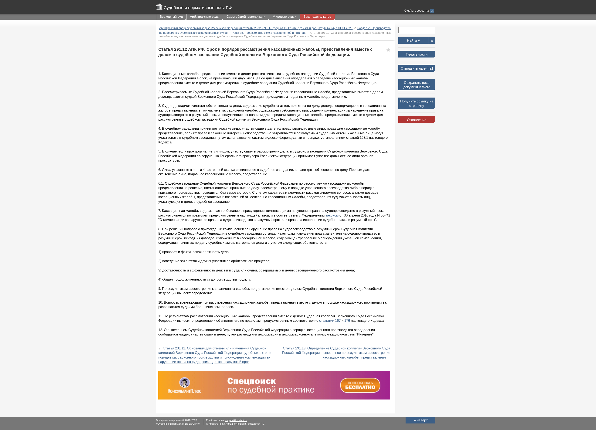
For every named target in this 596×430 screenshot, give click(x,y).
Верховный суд (171, 16)
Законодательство (317, 16)
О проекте (212, 423)
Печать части (416, 54)
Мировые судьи (284, 16)
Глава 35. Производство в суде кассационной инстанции (268, 32)
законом (332, 215)
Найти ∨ (413, 40)
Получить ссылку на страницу (416, 103)
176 (347, 320)
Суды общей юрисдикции (246, 16)
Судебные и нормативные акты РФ (198, 7)
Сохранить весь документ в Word (416, 85)
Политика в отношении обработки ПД (242, 423)
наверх (420, 420)
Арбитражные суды (204, 16)
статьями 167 (330, 320)
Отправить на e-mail (417, 68)
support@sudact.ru (236, 420)
